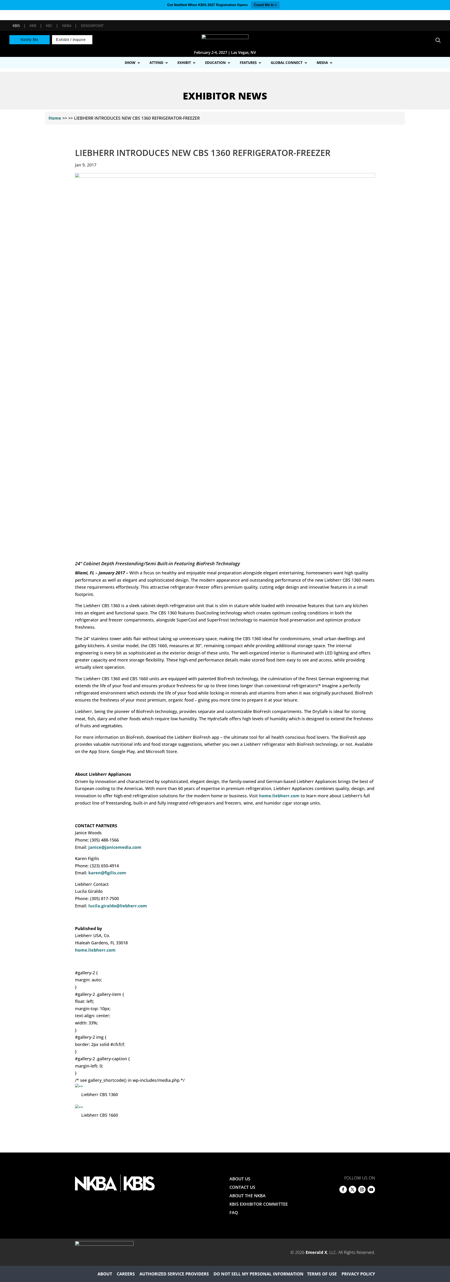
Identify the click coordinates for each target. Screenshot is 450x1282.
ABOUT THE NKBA (247, 1195)
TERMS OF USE (322, 1274)
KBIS (16, 25)
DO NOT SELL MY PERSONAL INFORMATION (259, 1274)
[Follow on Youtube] (371, 1189)
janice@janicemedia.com (114, 847)
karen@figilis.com (107, 873)
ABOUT (105, 1274)
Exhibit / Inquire (71, 40)
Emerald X (316, 1252)
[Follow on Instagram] (362, 1189)
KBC (49, 25)
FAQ (233, 1212)
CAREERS (126, 1274)
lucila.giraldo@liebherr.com (117, 906)
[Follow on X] (352, 1189)
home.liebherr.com (279, 795)
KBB (33, 25)
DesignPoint (92, 25)
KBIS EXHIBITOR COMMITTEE (258, 1204)
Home (55, 118)
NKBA (66, 25)
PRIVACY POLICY (358, 1274)
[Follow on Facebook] (343, 1189)
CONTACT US (242, 1187)
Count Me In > (265, 5)
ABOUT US (239, 1179)
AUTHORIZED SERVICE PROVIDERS (174, 1274)
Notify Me (29, 40)
